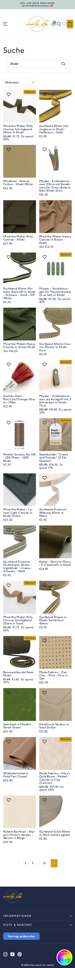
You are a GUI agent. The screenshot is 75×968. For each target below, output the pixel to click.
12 (44, 863)
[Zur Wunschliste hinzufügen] (9, 94)
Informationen (17, 916)
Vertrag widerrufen (21, 936)
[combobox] (38, 63)
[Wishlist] (64, 24)
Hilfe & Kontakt (17, 924)
